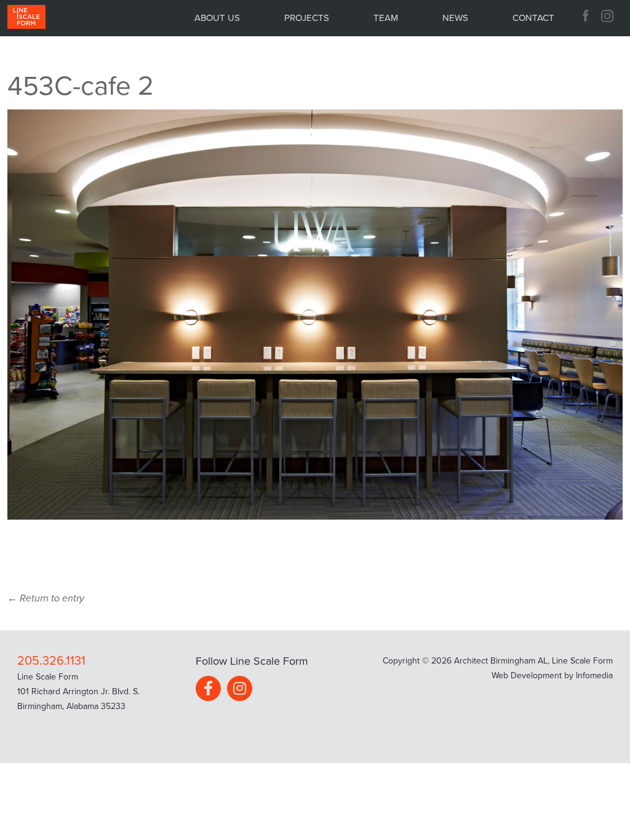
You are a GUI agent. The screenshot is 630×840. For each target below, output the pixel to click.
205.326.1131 (51, 661)
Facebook (586, 16)
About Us (217, 17)
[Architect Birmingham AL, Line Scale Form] (26, 17)
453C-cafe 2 (80, 86)
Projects (306, 17)
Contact (533, 17)
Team (385, 17)
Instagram (608, 16)
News (455, 17)
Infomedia (594, 675)
